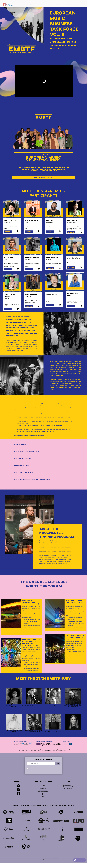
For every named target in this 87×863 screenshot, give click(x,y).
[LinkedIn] (18, 801)
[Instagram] (18, 797)
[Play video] (44, 81)
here (62, 375)
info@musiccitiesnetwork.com (68, 801)
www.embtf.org (40, 435)
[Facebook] (18, 805)
